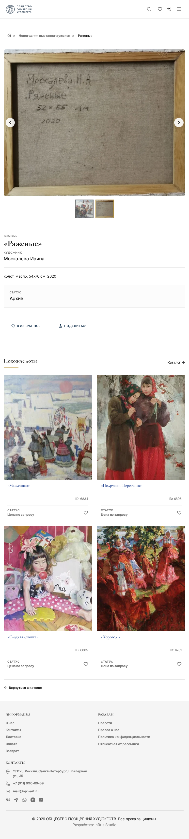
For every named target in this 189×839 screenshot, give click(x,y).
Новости (105, 723)
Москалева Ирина (24, 259)
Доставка (14, 737)
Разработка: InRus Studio (94, 824)
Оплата (11, 744)
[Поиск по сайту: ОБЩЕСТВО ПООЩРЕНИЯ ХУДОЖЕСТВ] (149, 9)
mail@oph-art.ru (26, 791)
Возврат (12, 751)
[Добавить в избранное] (85, 512)
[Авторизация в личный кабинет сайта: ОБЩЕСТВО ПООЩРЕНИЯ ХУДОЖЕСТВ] (169, 9)
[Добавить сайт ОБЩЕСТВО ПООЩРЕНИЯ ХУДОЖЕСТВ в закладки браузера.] (160, 9)
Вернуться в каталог (25, 688)
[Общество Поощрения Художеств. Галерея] (8, 800)
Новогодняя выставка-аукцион (44, 36)
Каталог (174, 362)
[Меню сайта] (179, 9)
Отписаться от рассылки (118, 744)
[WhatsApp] (24, 800)
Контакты (13, 730)
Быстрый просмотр (47, 433)
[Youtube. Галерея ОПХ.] (41, 800)
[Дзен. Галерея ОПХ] (33, 800)
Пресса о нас (108, 730)
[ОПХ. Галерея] (16, 800)
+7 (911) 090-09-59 (28, 783)
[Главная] (9, 35)
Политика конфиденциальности (124, 737)
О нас (10, 723)
